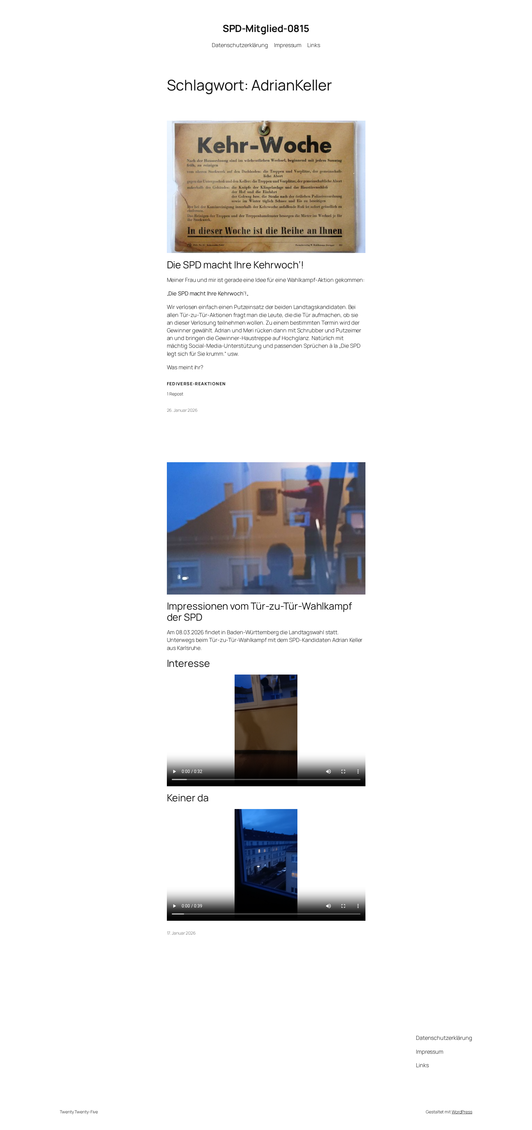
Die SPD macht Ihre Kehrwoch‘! (235, 264)
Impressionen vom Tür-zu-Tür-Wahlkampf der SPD (259, 611)
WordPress (462, 1112)
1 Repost (175, 394)
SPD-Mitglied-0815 (266, 28)
